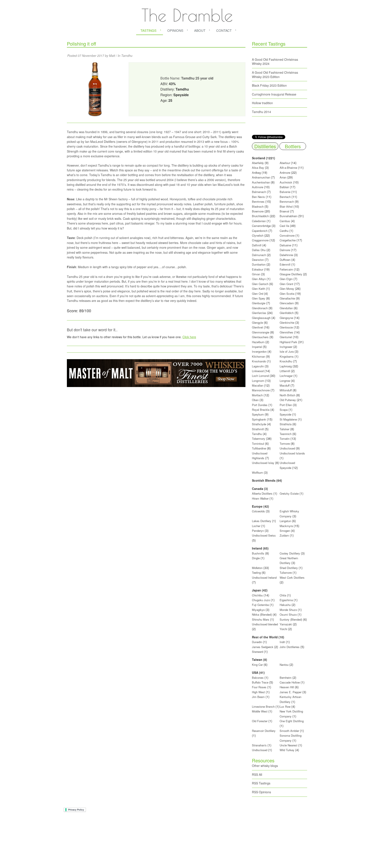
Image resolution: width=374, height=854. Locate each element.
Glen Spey (258, 298)
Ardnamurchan (261, 177)
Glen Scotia (287, 294)
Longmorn (258, 381)
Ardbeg (256, 172)
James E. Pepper (290, 692)
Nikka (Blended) (262, 614)
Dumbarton (259, 264)
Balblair (284, 187)
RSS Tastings (261, 783)
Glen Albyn (259, 279)
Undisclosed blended (265, 624)
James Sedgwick (262, 647)
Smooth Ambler (289, 731)
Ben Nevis (258, 197)
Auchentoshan (261, 182)
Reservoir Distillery (264, 731)
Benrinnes (258, 201)
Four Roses (259, 687)
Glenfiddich (287, 313)
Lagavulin (258, 366)
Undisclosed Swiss (264, 535)
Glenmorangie (260, 332)
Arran (283, 177)
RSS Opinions (261, 792)
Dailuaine (285, 245)
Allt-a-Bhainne (288, 168)
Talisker (284, 429)
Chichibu (257, 595)
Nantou (284, 665)
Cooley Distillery (290, 553)
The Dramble (187, 15)
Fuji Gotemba (261, 605)
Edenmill (285, 264)
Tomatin (285, 439)
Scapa (284, 410)
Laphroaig (286, 366)
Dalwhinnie (286, 255)
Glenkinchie (287, 322)
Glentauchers (260, 337)
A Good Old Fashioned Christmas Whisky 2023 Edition (275, 74)
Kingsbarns (287, 356)
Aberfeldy (258, 163)
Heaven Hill (287, 687)
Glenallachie (287, 298)
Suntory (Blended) (291, 619)
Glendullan (286, 308)
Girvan (256, 274)
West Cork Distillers (292, 577)
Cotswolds (258, 511)
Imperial (257, 347)
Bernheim (286, 678)
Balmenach (259, 192)
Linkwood (258, 371)
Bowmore (258, 211)
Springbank (259, 419)
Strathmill (258, 429)
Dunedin (257, 642)
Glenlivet (257, 327)
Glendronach (260, 308)
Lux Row (285, 706)
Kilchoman (258, 356)
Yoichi (283, 629)
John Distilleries (290, 647)
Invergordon (259, 351)
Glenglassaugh (261, 318)
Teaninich (286, 434)
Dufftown (285, 260)
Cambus (285, 221)
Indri (282, 642)
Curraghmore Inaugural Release (274, 94)
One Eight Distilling (292, 721)
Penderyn (258, 531)
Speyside (285, 414)
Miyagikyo (259, 610)
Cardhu (284, 231)
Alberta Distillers (262, 493)
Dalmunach (259, 255)
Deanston (258, 260)
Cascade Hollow (290, 682)
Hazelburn (258, 342)
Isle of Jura (287, 351)
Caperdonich (260, 231)
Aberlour (285, 163)
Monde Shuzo (288, 610)
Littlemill (285, 371)
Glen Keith (258, 289)
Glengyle (257, 322)
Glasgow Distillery (291, 274)
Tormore (285, 443)
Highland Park (288, 342)
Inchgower (286, 347)
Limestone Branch (263, 706)
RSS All (257, 774)
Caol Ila (284, 226)
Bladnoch (258, 206)
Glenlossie (286, 327)
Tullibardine (259, 448)
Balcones (258, 678)
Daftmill (256, 245)
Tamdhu (126, 55)
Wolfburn (257, 472)
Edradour (257, 269)
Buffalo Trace (260, 682)
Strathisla (286, 424)
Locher (256, 526)
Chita (283, 595)
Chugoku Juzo (261, 600)
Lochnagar (286, 376)
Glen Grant (286, 284)
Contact (224, 30)
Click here (189, 337)
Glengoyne (286, 318)
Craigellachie (288, 240)
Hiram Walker (260, 498)
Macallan (257, 385)
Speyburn (258, 414)
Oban (255, 400)
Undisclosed (287, 448)
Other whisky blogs (265, 765)
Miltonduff (286, 390)
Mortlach (257, 395)
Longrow (285, 381)
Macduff (285, 385)
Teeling (256, 572)
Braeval (284, 211)
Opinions (175, 30)
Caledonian (259, 221)
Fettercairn (286, 269)
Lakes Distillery (261, 521)
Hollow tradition (262, 103)
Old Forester (260, 721)
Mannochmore (261, 390)
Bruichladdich (260, 216)
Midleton (257, 568)
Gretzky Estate (289, 493)
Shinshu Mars (260, 619)
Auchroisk (286, 182)
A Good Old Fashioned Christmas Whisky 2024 (275, 61)
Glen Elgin (286, 279)
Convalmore (287, 235)
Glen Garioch (260, 284)
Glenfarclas (259, 313)
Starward (257, 652)
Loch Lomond (260, 376)
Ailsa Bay (258, 168)
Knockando (259, 361)
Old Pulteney (288, 400)
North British (287, 395)
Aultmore (257, 187)
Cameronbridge (261, 226)
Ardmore (285, 172)
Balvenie (285, 192)
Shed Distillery (289, 568)
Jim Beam (258, 697)
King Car (257, 665)
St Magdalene (288, 419)
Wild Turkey (287, 750)
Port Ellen (286, 405)
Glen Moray (287, 289)
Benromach (287, 201)
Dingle (256, 558)
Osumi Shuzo (288, 614)
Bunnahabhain (288, 216)
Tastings (148, 30)
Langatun (285, 521)
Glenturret (286, 337)
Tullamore (286, 572)
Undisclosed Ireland (264, 577)
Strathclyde (259, 424)
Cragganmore (260, 240)
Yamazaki (286, 624)
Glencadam (287, 303)
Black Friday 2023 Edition (269, 85)
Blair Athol (286, 206)
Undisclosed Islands (292, 453)
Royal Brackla (260, 410)
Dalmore (285, 250)
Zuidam (284, 535)
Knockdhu (286, 361)
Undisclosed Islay (263, 463)
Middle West (260, 711)
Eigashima (286, 600)
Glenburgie (258, 303)
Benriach (285, 197)
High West (259, 692)
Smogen (285, 531)
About (199, 30)
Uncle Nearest (288, 745)
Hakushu (285, 605)
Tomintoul (258, 443)
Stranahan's (259, 745)
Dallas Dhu (259, 250)
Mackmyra (286, 526)
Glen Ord (257, 294)
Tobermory (258, 439)
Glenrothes (286, 332)
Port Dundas (260, 405)
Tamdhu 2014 (261, 112)
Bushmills (258, 553)
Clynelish (257, 235)
